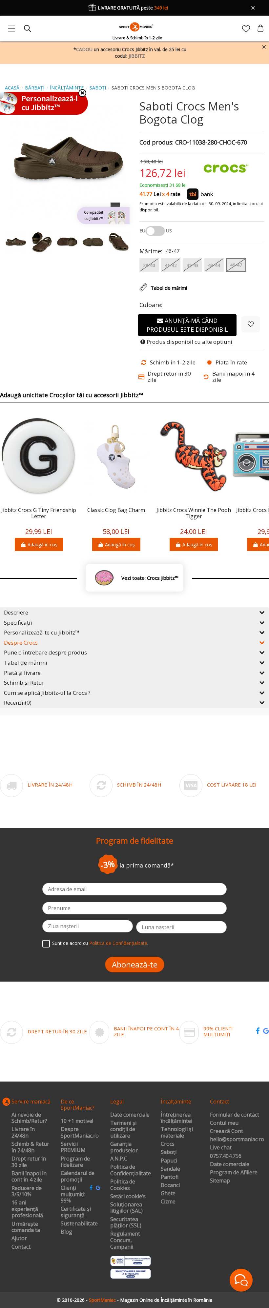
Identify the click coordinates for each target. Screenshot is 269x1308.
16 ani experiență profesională (27, 1209)
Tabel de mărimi (25, 662)
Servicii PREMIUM (73, 1147)
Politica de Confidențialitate (118, 943)
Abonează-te (134, 964)
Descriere (16, 612)
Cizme (168, 1202)
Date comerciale (130, 1115)
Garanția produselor (124, 1147)
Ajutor (19, 1238)
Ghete (168, 1193)
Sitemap (220, 1181)
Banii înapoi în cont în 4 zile (29, 1176)
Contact (21, 1247)
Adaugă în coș (42, 544)
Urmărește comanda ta (25, 1227)
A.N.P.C (118, 1159)
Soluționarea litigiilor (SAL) (126, 1207)
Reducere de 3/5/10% (26, 1191)
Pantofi (169, 1177)
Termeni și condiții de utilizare (123, 1129)
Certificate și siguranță (76, 1212)
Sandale (170, 1169)
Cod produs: (156, 142)
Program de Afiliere (234, 1172)
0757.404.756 (225, 1156)
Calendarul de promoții (77, 1176)
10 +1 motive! (77, 1121)
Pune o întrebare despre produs (45, 652)
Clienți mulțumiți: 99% (73, 1194)
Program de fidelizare (75, 1162)
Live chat (221, 1147)
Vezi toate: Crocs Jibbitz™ (149, 578)
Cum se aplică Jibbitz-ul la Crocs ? (47, 692)
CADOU (84, 49)
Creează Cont (226, 1131)
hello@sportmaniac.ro (237, 1139)
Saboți (168, 1152)
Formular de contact (234, 1115)
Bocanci (170, 1185)
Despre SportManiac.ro (80, 1132)
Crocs (168, 1144)
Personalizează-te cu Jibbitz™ (41, 632)
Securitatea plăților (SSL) (125, 1222)
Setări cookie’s (128, 1196)
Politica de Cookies (122, 1185)
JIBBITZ (137, 56)
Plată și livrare (22, 672)
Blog (66, 1232)
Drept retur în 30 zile (28, 1162)
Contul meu (224, 1123)
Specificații (18, 622)
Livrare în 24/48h (23, 1132)
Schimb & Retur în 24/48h (30, 1147)
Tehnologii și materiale (177, 1132)
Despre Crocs (21, 642)
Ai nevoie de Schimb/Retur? (29, 1118)
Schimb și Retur (24, 682)
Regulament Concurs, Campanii (125, 1240)
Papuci (169, 1161)
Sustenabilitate (79, 1223)
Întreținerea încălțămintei (176, 1118)
